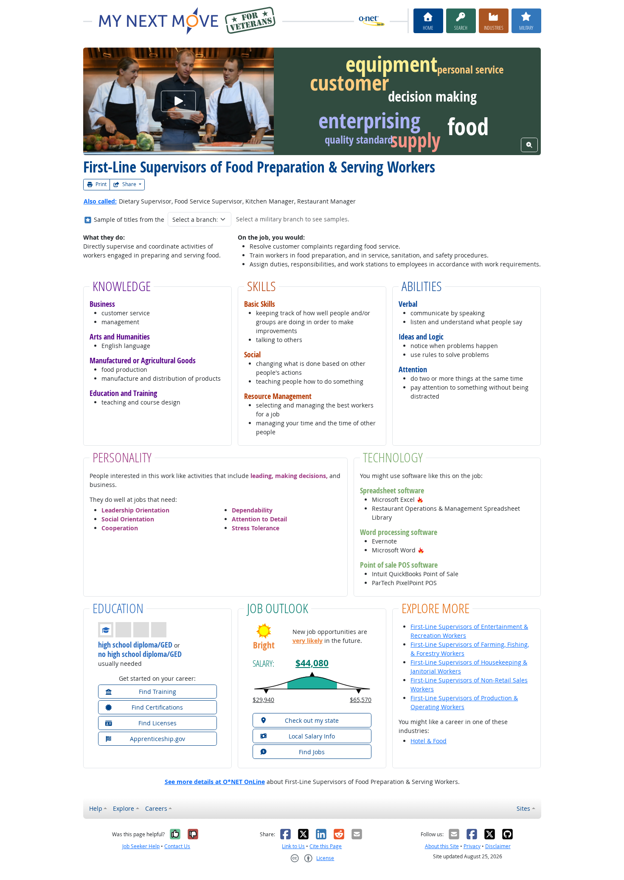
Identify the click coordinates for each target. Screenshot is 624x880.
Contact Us (177, 846)
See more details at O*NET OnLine (215, 782)
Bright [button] (264, 645)
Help (95, 808)
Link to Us (293, 846)
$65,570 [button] (360, 700)
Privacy (472, 846)
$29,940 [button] (263, 700)
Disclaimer (498, 846)
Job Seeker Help (141, 846)
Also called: (100, 201)
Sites (523, 808)
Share (129, 184)
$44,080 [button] (312, 663)
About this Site (442, 846)
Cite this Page (325, 846)
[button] (420, 499)
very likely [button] (307, 641)
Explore (123, 808)
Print (100, 184)
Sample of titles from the (129, 219)
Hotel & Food (428, 741)
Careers (156, 808)
